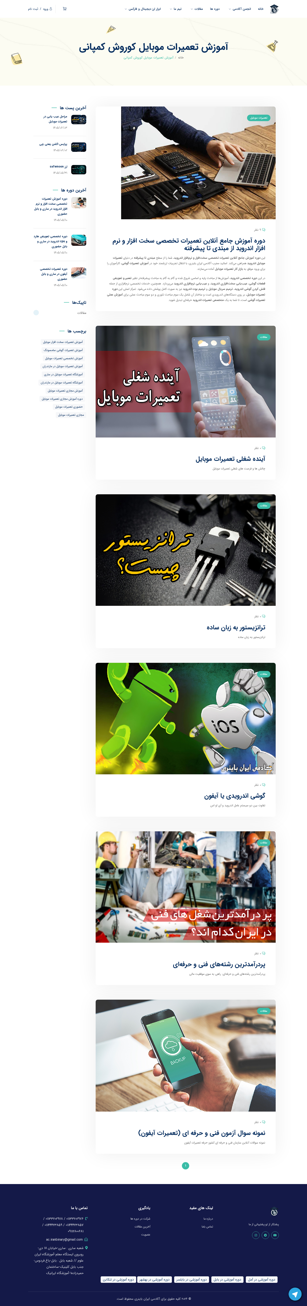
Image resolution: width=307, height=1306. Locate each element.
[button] (64, 9)
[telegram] (265, 1235)
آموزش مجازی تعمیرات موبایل (65, 390)
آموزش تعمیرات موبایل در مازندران (63, 366)
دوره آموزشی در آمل (261, 1279)
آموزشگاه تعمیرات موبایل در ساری (63, 374)
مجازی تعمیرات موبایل (71, 415)
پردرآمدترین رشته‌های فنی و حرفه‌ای (219, 964)
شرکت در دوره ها (140, 1218)
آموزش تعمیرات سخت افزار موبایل (63, 342)
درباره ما (208, 1218)
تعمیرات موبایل (258, 118)
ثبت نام (33, 8)
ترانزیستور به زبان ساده (236, 628)
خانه (181, 57)
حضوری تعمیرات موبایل (69, 406)
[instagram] (256, 1235)
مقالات (263, 337)
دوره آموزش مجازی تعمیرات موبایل (62, 399)
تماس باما (207, 1226)
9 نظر (257, 229)
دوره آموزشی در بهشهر (155, 1279)
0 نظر (257, 448)
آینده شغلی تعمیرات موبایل (230, 459)
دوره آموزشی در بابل (227, 1279)
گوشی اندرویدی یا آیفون (234, 796)
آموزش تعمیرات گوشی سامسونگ (63, 350)
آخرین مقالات (142, 1226)
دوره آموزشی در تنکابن (118, 1279)
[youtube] (275, 1235)
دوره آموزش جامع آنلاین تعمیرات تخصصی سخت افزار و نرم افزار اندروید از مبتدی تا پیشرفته (189, 244)
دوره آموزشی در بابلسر (191, 1279)
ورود (45, 8)
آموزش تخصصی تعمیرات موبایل (64, 358)
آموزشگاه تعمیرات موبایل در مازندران (62, 382)
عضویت (145, 1234)
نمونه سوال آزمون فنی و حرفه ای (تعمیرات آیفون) (201, 1133)
